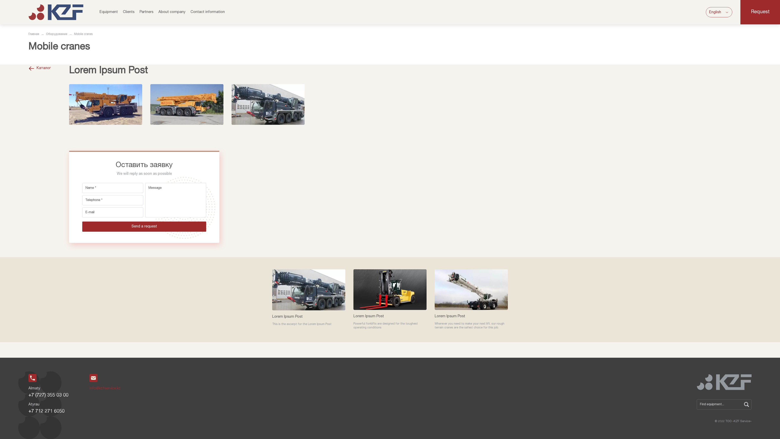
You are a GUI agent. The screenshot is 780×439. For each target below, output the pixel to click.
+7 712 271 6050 (46, 411)
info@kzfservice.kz (105, 388)
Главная (33, 34)
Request (760, 12)
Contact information (208, 12)
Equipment (109, 12)
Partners (146, 12)
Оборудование (56, 34)
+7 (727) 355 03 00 (48, 395)
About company (171, 12)
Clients (128, 12)
